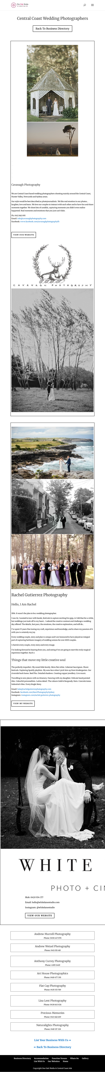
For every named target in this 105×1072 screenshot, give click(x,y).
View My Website (23, 703)
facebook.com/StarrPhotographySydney (37, 692)
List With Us (39, 1061)
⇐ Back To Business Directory (52, 1047)
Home (65, 1061)
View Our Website (23, 235)
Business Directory (22, 1058)
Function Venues (59, 1058)
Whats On (74, 1058)
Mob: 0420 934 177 (34, 897)
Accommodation (41, 1058)
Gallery (85, 1058)
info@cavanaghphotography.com (31, 218)
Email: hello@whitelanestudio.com (42, 902)
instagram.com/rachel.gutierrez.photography (40, 695)
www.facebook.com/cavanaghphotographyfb (39, 221)
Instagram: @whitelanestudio (40, 907)
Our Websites (54, 1061)
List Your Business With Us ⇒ (52, 1040)
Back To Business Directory (52, 28)
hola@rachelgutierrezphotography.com (34, 689)
